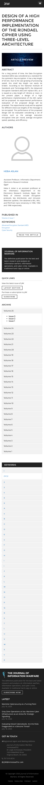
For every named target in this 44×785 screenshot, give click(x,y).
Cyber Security (7, 230)
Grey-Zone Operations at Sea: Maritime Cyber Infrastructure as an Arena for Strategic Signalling (20, 714)
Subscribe (9, 297)
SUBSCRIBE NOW (12, 692)
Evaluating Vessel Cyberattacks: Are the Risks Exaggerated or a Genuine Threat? (20, 725)
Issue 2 (12, 318)
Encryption (6, 228)
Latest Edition (12, 288)
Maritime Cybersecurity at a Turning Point (19, 704)
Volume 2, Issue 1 (8, 218)
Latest (34, 781)
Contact (27, 781)
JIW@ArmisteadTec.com (13, 762)
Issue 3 (12, 316)
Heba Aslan (11, 171)
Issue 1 (12, 321)
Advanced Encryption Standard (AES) (15, 225)
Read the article (28, 235)
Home (10, 781)
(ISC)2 (6, 476)
